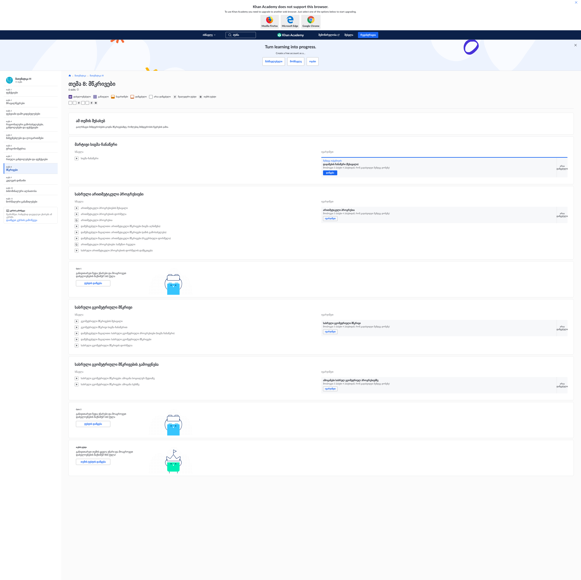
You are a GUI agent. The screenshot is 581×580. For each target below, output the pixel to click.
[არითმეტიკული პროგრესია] (74, 103)
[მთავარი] (70, 75)
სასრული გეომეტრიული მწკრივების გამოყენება (117, 364)
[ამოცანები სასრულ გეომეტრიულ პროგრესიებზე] (87, 103)
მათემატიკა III (97, 76)
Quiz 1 (78, 269)
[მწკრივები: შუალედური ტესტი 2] (91, 103)
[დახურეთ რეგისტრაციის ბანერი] (576, 45)
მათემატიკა (80, 76)
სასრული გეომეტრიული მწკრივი (103, 307)
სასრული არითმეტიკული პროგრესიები (109, 194)
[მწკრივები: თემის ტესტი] (96, 103)
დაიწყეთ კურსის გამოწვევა (21, 220)
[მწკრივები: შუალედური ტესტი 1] (79, 103)
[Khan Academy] (290, 35)
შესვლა (349, 35)
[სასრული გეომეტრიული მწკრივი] (83, 103)
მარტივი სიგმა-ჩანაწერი (96, 144)
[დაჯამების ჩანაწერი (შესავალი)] (70, 103)
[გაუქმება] (576, 2)
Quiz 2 (78, 409)
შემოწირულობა (327, 35)
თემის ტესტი (81, 447)
